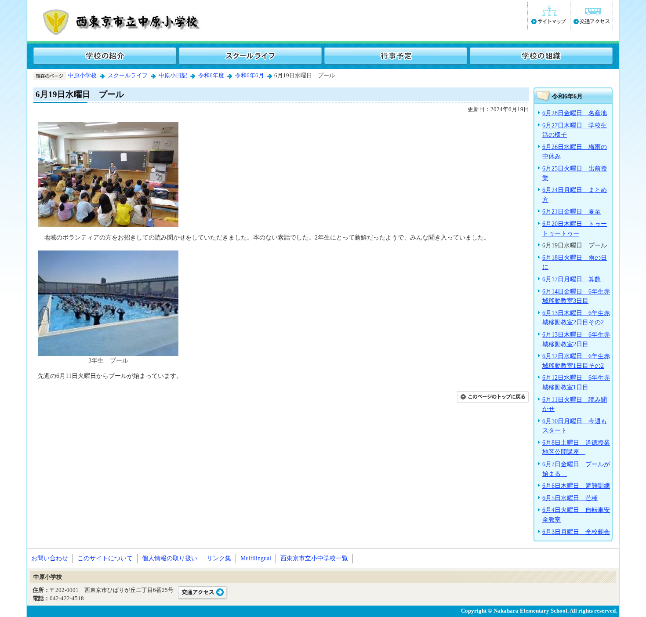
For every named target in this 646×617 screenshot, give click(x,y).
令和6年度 (211, 76)
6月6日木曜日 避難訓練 (576, 485)
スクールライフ (128, 76)
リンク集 (219, 558)
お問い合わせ (49, 558)
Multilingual (255, 558)
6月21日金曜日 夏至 (571, 211)
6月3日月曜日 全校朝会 (576, 531)
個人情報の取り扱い (169, 558)
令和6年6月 (249, 76)
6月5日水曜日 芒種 (570, 497)
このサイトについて (105, 558)
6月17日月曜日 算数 (571, 279)
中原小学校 (82, 76)
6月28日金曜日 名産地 (574, 112)
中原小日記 (173, 76)
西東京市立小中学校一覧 (314, 558)
